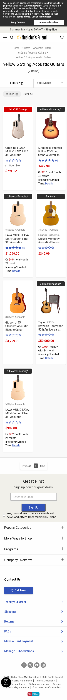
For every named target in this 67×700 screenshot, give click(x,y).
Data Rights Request (53, 677)
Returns (9, 621)
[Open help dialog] (6, 682)
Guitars (26, 48)
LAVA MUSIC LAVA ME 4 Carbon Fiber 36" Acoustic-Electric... (17, 413)
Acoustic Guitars (42, 48)
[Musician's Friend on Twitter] (30, 665)
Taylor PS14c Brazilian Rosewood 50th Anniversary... (50, 326)
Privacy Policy (34, 6)
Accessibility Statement (17, 687)
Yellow (10, 94)
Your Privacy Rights (15, 684)
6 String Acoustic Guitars (32, 52)
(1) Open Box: (13, 165)
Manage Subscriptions (19, 651)
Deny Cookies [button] (18, 22)
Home (16, 48)
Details (49, 183)
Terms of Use (23, 16)
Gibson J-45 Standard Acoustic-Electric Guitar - (17, 326)
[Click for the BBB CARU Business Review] (33, 694)
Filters (14, 83)
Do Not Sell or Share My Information (21, 677)
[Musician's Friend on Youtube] (37, 665)
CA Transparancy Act (39, 684)
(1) (56, 160)
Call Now (20, 590)
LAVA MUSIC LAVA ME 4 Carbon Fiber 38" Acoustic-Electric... (17, 238)
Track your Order (15, 602)
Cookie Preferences (41, 16)
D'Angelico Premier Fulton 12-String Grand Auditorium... (50, 151)
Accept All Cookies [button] (48, 22)
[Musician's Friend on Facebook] (24, 665)
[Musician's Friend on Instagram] (43, 665)
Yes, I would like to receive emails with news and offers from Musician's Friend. (32, 515)
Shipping (10, 611)
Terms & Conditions (45, 680)
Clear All (28, 94)
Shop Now (51, 29)
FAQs (7, 631)
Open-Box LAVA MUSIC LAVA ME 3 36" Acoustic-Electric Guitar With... (17, 151)
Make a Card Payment (18, 641)
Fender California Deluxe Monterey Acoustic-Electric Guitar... (49, 238)
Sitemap (57, 684)
